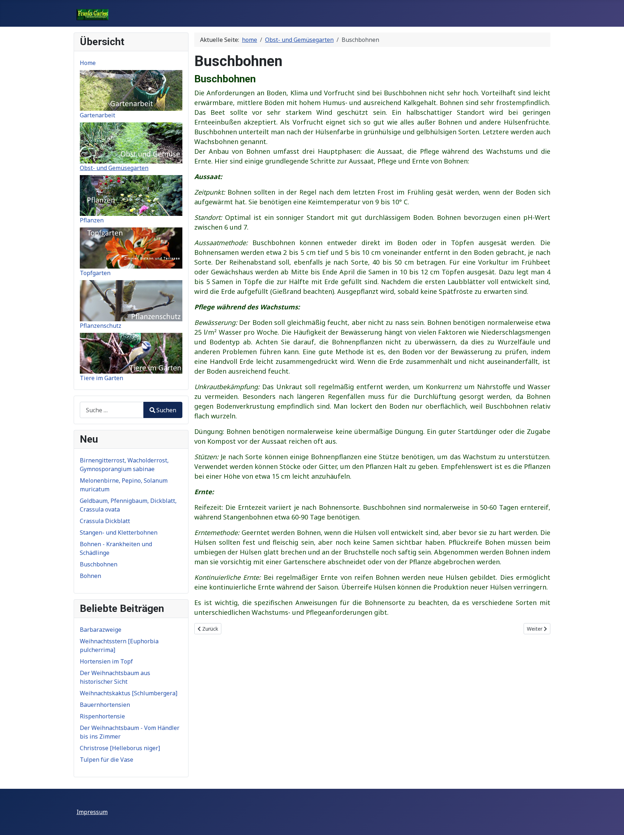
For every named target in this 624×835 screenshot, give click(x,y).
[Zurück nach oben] (611, 821)
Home (88, 63)
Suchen (166, 410)
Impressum (92, 812)
